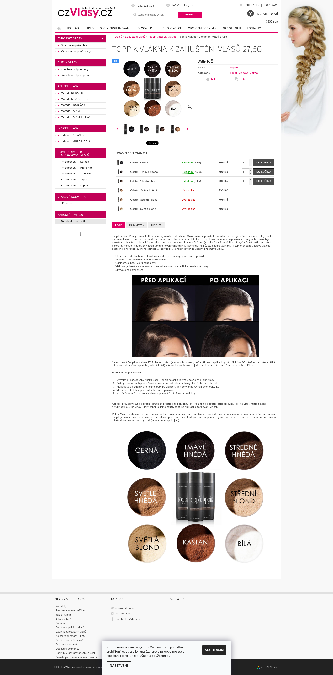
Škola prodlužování (115, 28)
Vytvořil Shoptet (269, 667)
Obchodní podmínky (202, 28)
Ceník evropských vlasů (70, 627)
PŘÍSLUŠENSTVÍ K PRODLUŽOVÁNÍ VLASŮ (73, 153)
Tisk (213, 79)
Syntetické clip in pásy (75, 75)
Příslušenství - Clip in (74, 185)
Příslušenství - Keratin (75, 161)
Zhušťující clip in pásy (75, 69)
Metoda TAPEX (70, 110)
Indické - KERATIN (72, 135)
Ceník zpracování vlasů (69, 640)
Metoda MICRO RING (74, 98)
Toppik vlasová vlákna (75, 221)
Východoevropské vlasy (76, 51)
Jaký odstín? (63, 619)
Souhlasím (214, 649)
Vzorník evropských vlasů (71, 631)
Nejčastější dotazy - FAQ (70, 636)
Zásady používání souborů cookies (76, 657)
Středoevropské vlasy (74, 45)
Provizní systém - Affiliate (71, 610)
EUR (275, 21)
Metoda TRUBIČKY (73, 104)
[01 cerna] (120, 162)
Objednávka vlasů (66, 644)
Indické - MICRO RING (75, 140)
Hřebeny (66, 203)
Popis (118, 225)
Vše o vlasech (171, 28)
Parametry (136, 225)
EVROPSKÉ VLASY (70, 38)
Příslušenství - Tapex (74, 179)
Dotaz (243, 79)
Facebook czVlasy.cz (128, 619)
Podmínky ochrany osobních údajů (76, 652)
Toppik (234, 67)
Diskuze (156, 225)
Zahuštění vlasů (70, 214)
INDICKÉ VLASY (68, 128)
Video (90, 28)
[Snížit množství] (250, 164)
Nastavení (119, 665)
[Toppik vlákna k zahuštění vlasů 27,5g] (120, 171)
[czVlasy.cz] (86, 12)
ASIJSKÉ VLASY (68, 86)
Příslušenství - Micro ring (77, 167)
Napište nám (232, 28)
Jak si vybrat (63, 614)
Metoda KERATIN (72, 92)
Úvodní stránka (59, 28)
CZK (269, 21)
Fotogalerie (145, 28)
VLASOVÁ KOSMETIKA (72, 196)
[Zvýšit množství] (250, 161)
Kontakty (254, 28)
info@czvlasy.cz (125, 608)
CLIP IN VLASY (67, 62)
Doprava (73, 28)
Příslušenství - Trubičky (76, 173)
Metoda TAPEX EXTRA (75, 117)
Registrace (270, 5)
